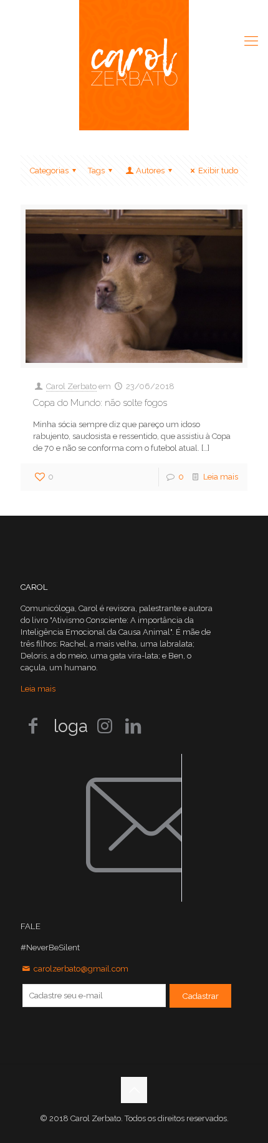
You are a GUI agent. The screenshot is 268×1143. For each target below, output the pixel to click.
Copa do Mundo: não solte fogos (100, 402)
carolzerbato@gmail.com (81, 968)
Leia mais (220, 476)
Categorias (49, 170)
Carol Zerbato (71, 386)
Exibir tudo (218, 170)
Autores (150, 170)
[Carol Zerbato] (134, 65)
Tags (96, 170)
